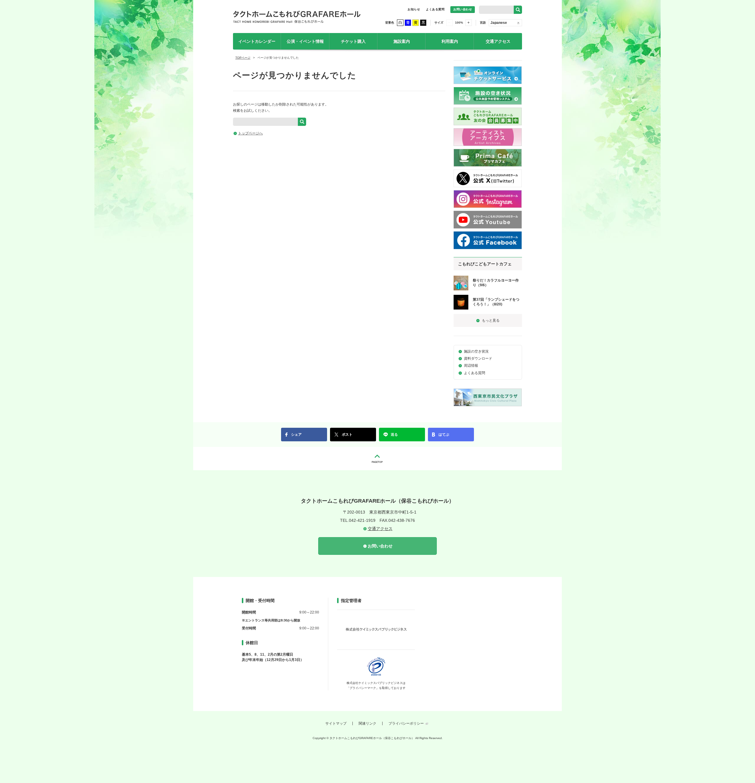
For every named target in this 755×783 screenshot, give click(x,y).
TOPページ (242, 57)
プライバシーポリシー (406, 723)
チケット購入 (353, 41)
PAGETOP (377, 458)
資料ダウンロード (478, 358)
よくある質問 (435, 9)
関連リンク (367, 723)
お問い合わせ (462, 9)
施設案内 (401, 41)
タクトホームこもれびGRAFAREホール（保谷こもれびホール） (297, 16)
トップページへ (250, 133)
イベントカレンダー (256, 41)
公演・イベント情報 (305, 41)
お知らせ (414, 9)
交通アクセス (498, 41)
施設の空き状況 (476, 351)
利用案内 (449, 41)
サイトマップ (336, 723)
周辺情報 (471, 365)
